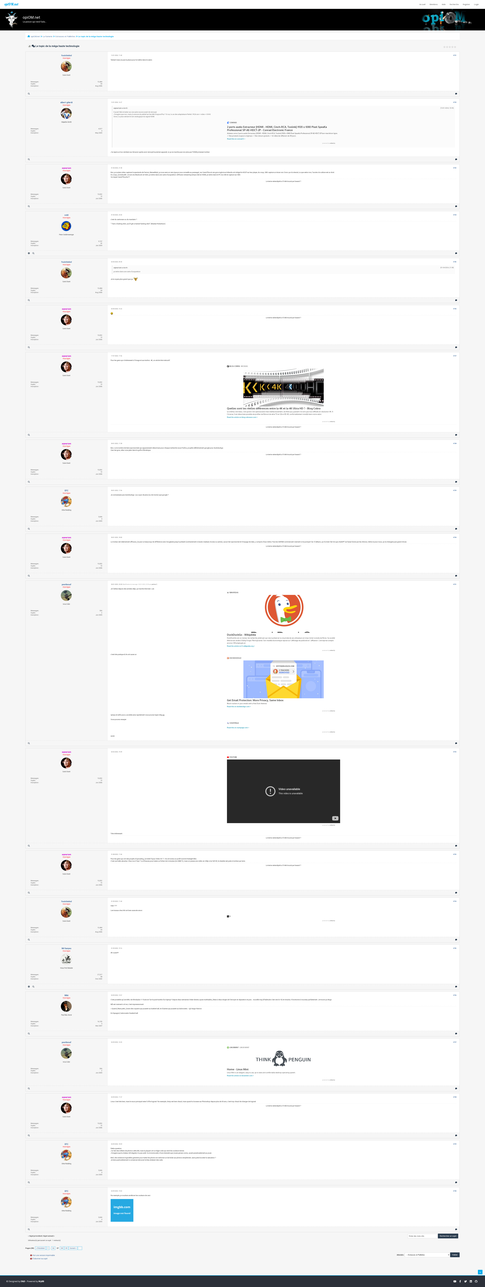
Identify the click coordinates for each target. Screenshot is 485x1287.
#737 (454, 1042)
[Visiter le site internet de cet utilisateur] (29, 253)
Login (476, 4)
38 (62, 1248)
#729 (454, 490)
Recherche (454, 4)
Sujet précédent (35, 1236)
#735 (454, 948)
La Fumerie (47, 36)
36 (53, 1248)
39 (66, 1248)
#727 (454, 356)
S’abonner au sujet (40, 1259)
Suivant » (73, 1248)
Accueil (422, 4)
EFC (66, 490)
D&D (23, 1281)
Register (466, 4)
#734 (454, 901)
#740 (454, 1191)
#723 (454, 168)
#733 (454, 854)
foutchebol (66, 55)
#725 (454, 262)
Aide (444, 4)
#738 (454, 1097)
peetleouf (66, 584)
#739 (454, 1144)
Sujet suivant (48, 1236)
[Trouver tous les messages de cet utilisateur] (29, 94)
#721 (454, 55)
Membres (434, 4)
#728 (454, 443)
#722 (454, 102)
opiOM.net (11, 4)
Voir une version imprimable (44, 1255)
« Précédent (40, 1248)
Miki (66, 995)
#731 (454, 584)
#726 (454, 309)
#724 (454, 215)
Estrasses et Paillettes (65, 36)
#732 (454, 752)
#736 (454, 995)
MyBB (41, 1281)
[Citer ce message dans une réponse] (456, 94)
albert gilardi (66, 102)
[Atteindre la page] (80, 1248)
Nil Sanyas (66, 948)
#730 (454, 537)
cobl (66, 215)
